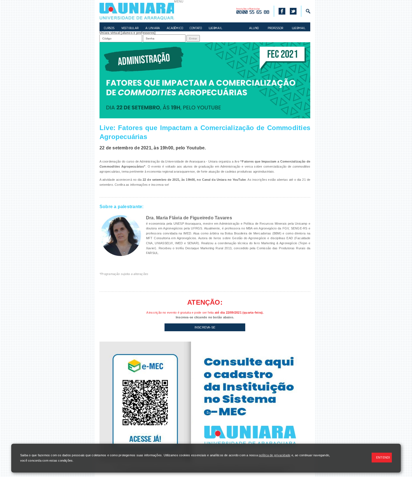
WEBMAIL (216, 28)
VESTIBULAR (130, 28)
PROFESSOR (275, 28)
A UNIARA (152, 28)
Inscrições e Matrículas (252, 11)
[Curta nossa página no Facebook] (279, 11)
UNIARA (136, 11)
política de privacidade (274, 455)
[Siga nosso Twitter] (293, 11)
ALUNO (254, 28)
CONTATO (196, 28)
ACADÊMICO (175, 28)
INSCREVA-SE (205, 327)
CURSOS (109, 28)
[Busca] (305, 11)
